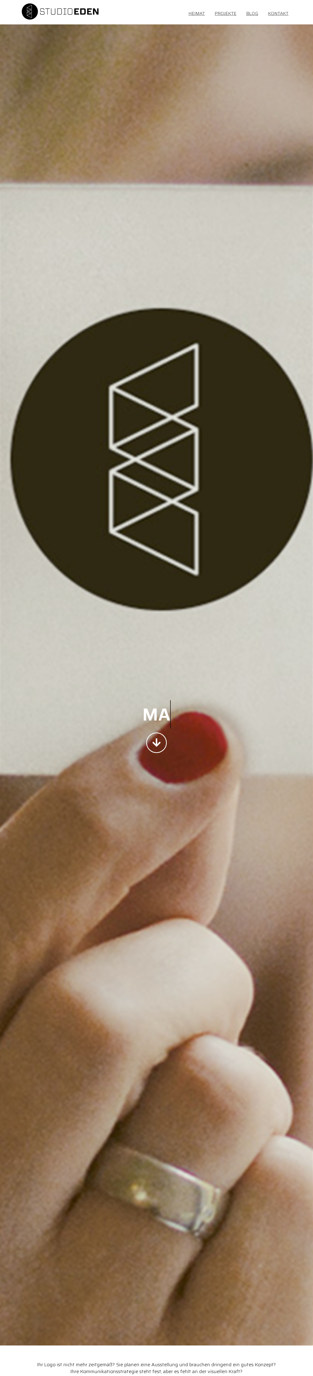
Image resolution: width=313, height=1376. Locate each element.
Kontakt (278, 13)
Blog (252, 13)
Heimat (197, 13)
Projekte (225, 13)
